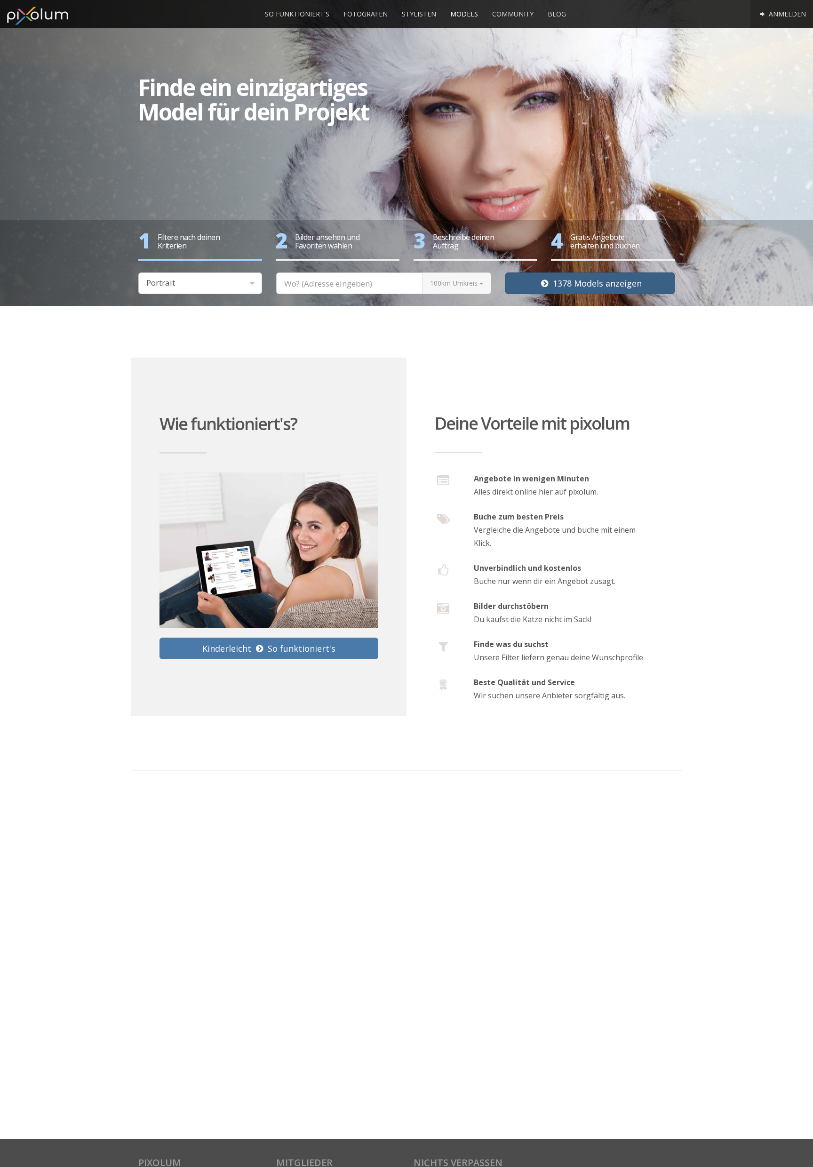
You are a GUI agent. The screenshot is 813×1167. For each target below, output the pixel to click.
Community (513, 13)
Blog (557, 13)
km (454, 283)
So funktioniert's (297, 13)
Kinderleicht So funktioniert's (268, 648)
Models (464, 13)
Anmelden (786, 13)
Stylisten (419, 13)
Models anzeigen (597, 283)
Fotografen (365, 13)
